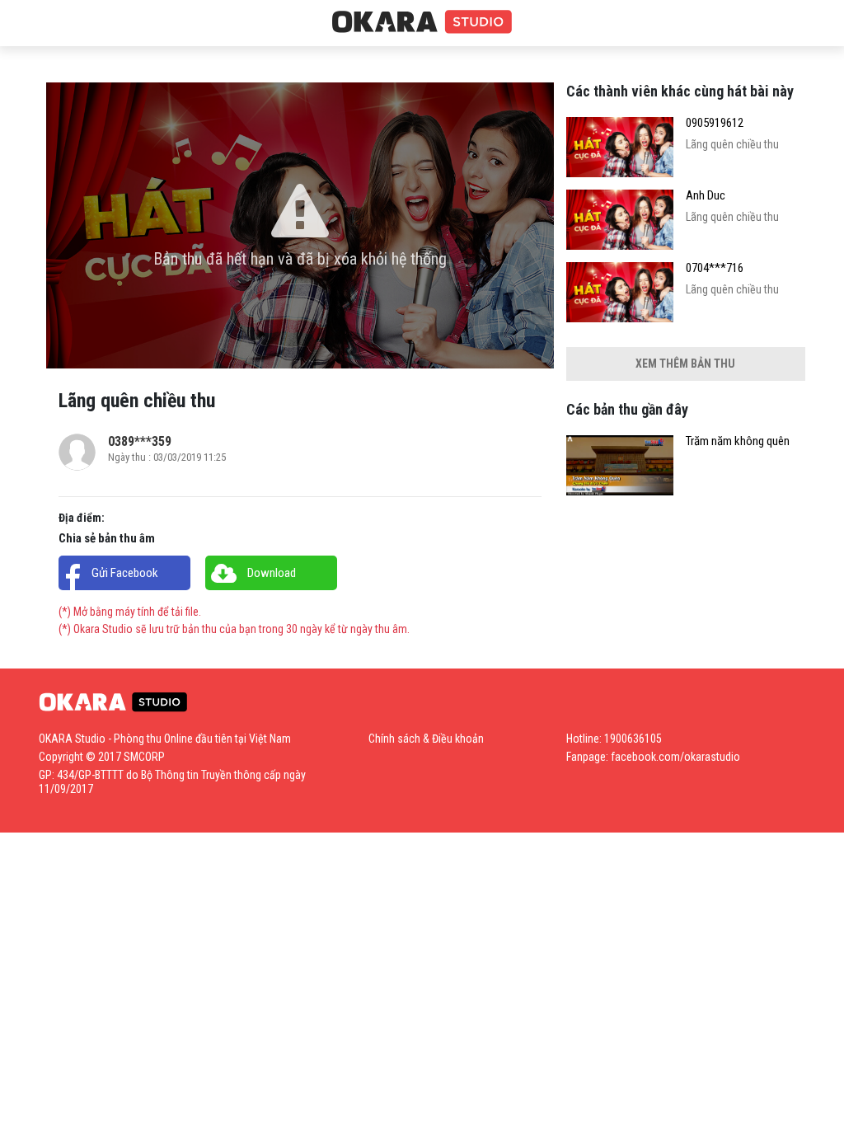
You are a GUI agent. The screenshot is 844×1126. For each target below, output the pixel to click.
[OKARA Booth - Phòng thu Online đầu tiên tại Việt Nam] (422, 22)
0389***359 (139, 441)
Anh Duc (705, 196)
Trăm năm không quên (738, 441)
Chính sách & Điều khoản (426, 738)
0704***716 (714, 268)
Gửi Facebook (124, 572)
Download (271, 572)
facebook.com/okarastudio (675, 756)
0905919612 (714, 123)
